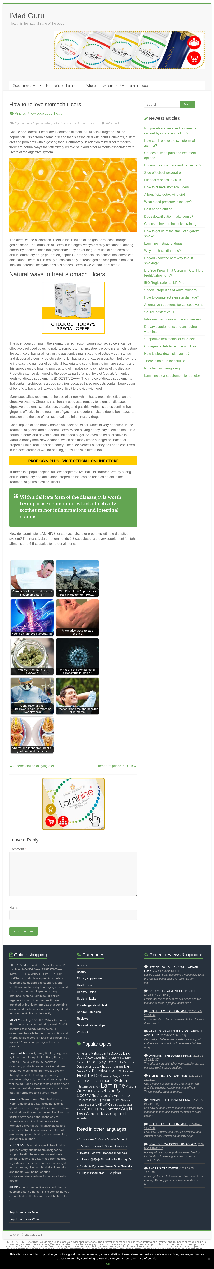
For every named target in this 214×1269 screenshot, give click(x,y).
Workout (82, 1032)
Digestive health (23, 123)
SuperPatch (17, 1053)
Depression (84, 1066)
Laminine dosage (140, 86)
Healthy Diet (90, 1076)
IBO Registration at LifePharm (166, 283)
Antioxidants (100, 1053)
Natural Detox (95, 1091)
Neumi (13, 1099)
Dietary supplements (90, 978)
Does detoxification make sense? (168, 216)
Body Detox (85, 1058)
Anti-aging (83, 1053)
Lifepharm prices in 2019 (116, 766)
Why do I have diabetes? (162, 251)
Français (121, 1146)
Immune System (112, 1080)
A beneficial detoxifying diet (31, 766)
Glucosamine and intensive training (170, 224)
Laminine (71, 123)
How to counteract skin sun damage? (171, 297)
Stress (104, 1109)
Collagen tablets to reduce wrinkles (170, 346)
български (86, 1139)
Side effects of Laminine (168, 1011)
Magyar (96, 1152)
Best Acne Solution (158, 209)
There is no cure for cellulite (164, 361)
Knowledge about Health (45, 113)
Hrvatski (84, 1152)
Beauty (81, 971)
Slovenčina (112, 1166)
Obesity (84, 1095)
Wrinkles (82, 1118)
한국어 (94, 1159)
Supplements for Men (23, 1212)
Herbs (93, 1081)
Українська (97, 1173)
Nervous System (115, 1091)
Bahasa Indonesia (115, 1152)
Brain (104, 1058)
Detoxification (103, 1067)
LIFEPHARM (17, 965)
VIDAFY (14, 1020)
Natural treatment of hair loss (173, 991)
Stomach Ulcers (85, 123)
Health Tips (84, 985)
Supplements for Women (25, 1219)
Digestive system (42, 123)
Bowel (97, 1057)
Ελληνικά (84, 1146)
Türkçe (83, 1173)
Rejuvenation (105, 1100)
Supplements (22, 86)
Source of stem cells (159, 312)
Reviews (82, 1018)
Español (97, 1146)
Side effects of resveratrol (163, 172)
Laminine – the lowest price (170, 1055)
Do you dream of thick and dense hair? (172, 165)
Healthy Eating (86, 991)
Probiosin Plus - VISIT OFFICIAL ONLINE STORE (73, 460)
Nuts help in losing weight (163, 368)
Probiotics (122, 1095)
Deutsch (122, 1139)
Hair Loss (129, 1071)
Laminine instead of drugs (163, 243)
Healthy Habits (86, 998)
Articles (20, 113)
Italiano (83, 1159)
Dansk (111, 1139)
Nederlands (108, 1159)
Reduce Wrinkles (86, 1100)
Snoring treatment (163, 1168)
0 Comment (112, 123)
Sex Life (119, 1100)
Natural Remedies (89, 1012)
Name (13, 907)
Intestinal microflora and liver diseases (172, 319)
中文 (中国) (113, 1173)
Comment (17, 849)
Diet (127, 1066)
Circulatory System (99, 1062)
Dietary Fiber (84, 1071)
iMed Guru (27, 15)
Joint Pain (94, 1086)
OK (108, 1263)
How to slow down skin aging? (166, 353)
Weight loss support (105, 1113)
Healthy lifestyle (111, 1076)
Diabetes (118, 1066)
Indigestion (59, 123)
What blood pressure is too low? (168, 202)
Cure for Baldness (124, 1062)
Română (84, 1166)
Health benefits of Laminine (59, 86)
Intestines (83, 1086)
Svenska (126, 1166)
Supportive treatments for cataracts (169, 339)
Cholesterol (115, 1057)
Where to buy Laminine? (103, 86)
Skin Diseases (118, 1104)
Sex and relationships (91, 1025)
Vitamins (114, 1109)
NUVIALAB (16, 1145)
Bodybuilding (120, 1053)
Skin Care (102, 1104)
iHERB (13, 1187)
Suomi (109, 1146)
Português (125, 1159)
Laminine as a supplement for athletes (172, 375)
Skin (92, 1104)
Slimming (91, 1109)
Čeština (100, 1139)
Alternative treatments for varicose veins (173, 304)
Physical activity (102, 1096)
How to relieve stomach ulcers (166, 187)
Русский (97, 1166)
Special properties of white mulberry (170, 290)
